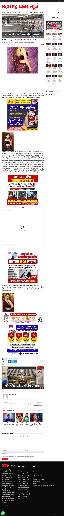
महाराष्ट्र (14, 12)
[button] (22, 377)
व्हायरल (31, 12)
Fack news (6, 359)
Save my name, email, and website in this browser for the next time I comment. (18, 456)
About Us (21, 1)
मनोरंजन (41, 12)
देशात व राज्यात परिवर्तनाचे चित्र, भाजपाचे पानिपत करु (12, 404)
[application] (23, 377)
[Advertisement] (23, 83)
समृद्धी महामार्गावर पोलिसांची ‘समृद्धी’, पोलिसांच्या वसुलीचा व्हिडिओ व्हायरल (34, 404)
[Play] (3, 388)
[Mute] (40, 388)
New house (10, 359)
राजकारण (36, 12)
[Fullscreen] (42, 388)
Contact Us (26, 1)
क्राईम (26, 12)
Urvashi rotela (16, 359)
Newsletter (17, 1)
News (3, 510)
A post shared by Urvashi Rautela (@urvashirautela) (22, 248)
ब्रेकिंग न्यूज (9, 12)
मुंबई (19, 12)
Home (3, 12)
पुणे (22, 12)
